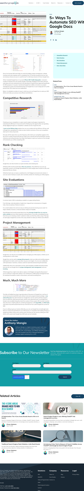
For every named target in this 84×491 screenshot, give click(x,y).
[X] (53, 40)
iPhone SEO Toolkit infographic (33, 80)
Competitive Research (62, 55)
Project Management (62, 63)
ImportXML (38, 302)
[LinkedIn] (56, 40)
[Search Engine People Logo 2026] (9, 1)
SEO (50, 14)
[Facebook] (50, 40)
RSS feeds (46, 302)
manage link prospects (23, 259)
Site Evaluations (61, 60)
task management (36, 267)
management (27, 267)
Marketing (57, 96)
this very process (26, 166)
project (22, 267)
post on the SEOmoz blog (11, 128)
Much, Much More (61, 65)
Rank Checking (60, 58)
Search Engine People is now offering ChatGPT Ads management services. (67, 92)
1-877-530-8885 (9, 486)
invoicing (5, 269)
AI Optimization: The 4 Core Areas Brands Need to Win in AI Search (68, 87)
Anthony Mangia (16, 323)
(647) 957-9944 (15, 488)
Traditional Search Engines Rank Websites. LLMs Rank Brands (68, 98)
